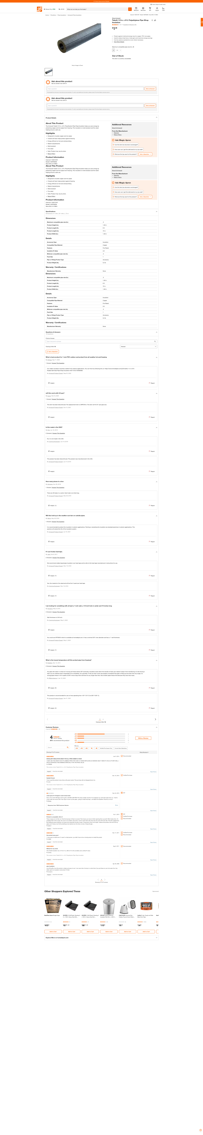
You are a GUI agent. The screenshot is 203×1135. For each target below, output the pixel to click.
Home (47, 15)
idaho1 (49, 825)
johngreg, (50, 484)
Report (153, 383)
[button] (101, 118)
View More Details (119, 42)
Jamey (49, 852)
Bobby (49, 801)
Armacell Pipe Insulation (74, 15)
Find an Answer (50, 338)
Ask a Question (53, 351)
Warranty (116, 133)
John (49, 782)
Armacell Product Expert (56, 373)
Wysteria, (50, 608)
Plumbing (53, 15)
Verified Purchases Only (106, 748)
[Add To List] (152, 20)
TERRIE (50, 764)
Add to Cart (53, 931)
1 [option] (101, 879)
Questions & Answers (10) (129, 24)
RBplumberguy (53, 678)
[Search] (67, 747)
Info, (49, 430)
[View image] (48, 72)
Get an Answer (150, 88)
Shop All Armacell (117, 128)
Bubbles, (50, 663)
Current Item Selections (121, 748)
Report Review (153, 771)
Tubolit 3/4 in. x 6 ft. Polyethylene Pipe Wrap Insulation (70, 767)
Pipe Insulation (62, 15)
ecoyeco (50, 871)
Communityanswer (54, 441)
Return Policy (51, 153)
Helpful (52, 383)
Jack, (49, 554)
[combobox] (97, 9)
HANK (49, 839)
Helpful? (49, 771)
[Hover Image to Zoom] (77, 41)
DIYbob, (50, 360)
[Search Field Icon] (130, 9)
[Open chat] (202, 22)
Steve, (49, 518)
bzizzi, (49, 396)
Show (116, 805)
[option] (155, 719)
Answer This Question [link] (58, 363)
